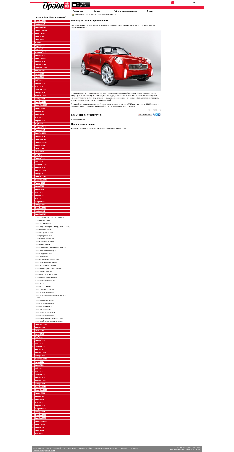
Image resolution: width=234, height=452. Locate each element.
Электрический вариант (45, 315)
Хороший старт (42, 221)
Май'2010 (39, 402)
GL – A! (39, 283)
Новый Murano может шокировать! (49, 321)
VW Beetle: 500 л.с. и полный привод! (49, 218)
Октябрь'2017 (40, 27)
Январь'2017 (40, 55)
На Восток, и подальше (45, 312)
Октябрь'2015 (40, 102)
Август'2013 (40, 183)
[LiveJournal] (153, 114)
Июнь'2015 (39, 114)
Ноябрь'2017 (40, 24)
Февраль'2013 (40, 202)
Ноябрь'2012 (40, 211)
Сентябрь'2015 (41, 105)
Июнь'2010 (39, 399)
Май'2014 (39, 155)
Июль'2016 (39, 74)
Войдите (74, 129)
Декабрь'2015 (40, 96)
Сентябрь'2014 (41, 142)
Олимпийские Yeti (43, 224)
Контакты (134, 448)
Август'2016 (40, 71)
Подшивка (78, 11)
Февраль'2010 (40, 409)
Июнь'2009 (39, 431)
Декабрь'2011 (40, 353)
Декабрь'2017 (40, 21)
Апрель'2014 (40, 158)
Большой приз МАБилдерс (46, 277)
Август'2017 (40, 33)
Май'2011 (38, 368)
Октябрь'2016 (40, 65)
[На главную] (172, 3)
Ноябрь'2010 (40, 384)
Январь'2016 (40, 93)
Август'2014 (40, 146)
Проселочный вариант (45, 292)
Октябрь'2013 (40, 177)
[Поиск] (187, 3)
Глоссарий (57, 448)
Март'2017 (39, 49)
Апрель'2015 (40, 121)
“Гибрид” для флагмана (45, 280)
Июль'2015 (39, 111)
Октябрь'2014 (40, 139)
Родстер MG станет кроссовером (103, 14)
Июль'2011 (39, 362)
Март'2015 (39, 124)
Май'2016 (39, 80)
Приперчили (41, 256)
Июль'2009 (39, 427)
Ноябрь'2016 (40, 61)
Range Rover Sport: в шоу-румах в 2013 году (52, 226)
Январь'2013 (40, 205)
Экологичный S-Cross (44, 300)
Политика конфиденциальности (44, 450)
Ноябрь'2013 (40, 174)
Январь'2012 (40, 350)
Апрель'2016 (40, 83)
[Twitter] (156, 114)
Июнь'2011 (39, 365)
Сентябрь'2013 (41, 180)
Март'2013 (39, 199)
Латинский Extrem (43, 229)
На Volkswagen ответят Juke (47, 259)
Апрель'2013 (40, 195)
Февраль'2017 (40, 52)
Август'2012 (40, 328)
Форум (150, 11)
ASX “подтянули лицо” (44, 303)
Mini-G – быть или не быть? (46, 274)
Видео (97, 11)
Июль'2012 (39, 331)
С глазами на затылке (44, 289)
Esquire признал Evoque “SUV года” (49, 318)
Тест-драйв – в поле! (44, 232)
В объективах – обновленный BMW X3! (50, 247)
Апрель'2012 (40, 340)
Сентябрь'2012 (41, 325)
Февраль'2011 (40, 374)
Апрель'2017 (40, 46)
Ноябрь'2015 (40, 99)
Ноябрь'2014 (40, 136)
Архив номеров (38, 448)
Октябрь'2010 (40, 387)
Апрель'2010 (40, 406)
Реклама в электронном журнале (106, 448)
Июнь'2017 (39, 40)
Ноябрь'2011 (40, 356)
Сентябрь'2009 (41, 421)
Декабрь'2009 (40, 415)
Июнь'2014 (39, 152)
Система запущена (43, 271)
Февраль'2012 (40, 346)
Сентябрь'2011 (41, 359)
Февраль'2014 (40, 164)
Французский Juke (43, 236)
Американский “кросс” (44, 239)
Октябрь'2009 (40, 418)
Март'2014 (39, 161)
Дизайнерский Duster (44, 242)
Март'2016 (39, 86)
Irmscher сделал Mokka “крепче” (48, 268)
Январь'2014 (40, 167)
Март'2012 (39, 343)
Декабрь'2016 (40, 58)
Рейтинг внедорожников (125, 11)
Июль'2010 (39, 396)
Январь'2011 (40, 378)
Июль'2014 (39, 149)
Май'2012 (39, 337)
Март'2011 (39, 371)
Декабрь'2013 (40, 171)
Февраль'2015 (40, 127)
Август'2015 (40, 108)
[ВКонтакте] (159, 114)
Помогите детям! (43, 309)
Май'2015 (39, 118)
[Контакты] (194, 3)
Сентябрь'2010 (41, 390)
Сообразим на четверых (45, 250)
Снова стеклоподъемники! (46, 262)
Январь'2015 (40, 130)
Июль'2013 (39, 186)
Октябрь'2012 (40, 214)
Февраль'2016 (40, 90)
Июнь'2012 (39, 334)
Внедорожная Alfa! (43, 253)
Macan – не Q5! (42, 245)
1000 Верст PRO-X (43, 306)
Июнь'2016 (39, 77)
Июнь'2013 (39, 189)
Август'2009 (40, 424)
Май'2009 (39, 434)
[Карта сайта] (179, 3)
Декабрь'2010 (40, 381)
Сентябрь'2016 (41, 68)
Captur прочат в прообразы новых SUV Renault (50, 296)
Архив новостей (82, 14)
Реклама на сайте (85, 448)
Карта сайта (124, 448)
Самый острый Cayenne (45, 266)
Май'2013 (39, 192)
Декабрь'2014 (40, 133)
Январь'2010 (40, 412)
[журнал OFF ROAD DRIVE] (56, 9)
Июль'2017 (39, 37)
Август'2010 (40, 393)
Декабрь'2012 (40, 208)
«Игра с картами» (43, 286)
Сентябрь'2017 (41, 30)
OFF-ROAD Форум (70, 448)
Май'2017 (39, 43)
